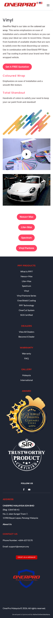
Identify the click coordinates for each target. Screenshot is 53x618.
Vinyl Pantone (26, 248)
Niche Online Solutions (41, 614)
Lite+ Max (26, 227)
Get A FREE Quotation (17, 66)
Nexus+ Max (26, 216)
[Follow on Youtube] (29, 489)
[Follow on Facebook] (24, 489)
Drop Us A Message (26, 557)
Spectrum (26, 237)
